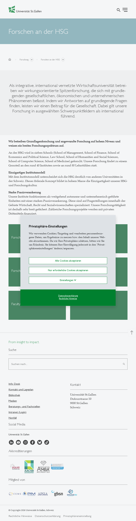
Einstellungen (67, 280)
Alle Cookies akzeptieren (68, 260)
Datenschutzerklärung (68, 295)
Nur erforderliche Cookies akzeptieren (68, 270)
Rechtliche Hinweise (68, 298)
